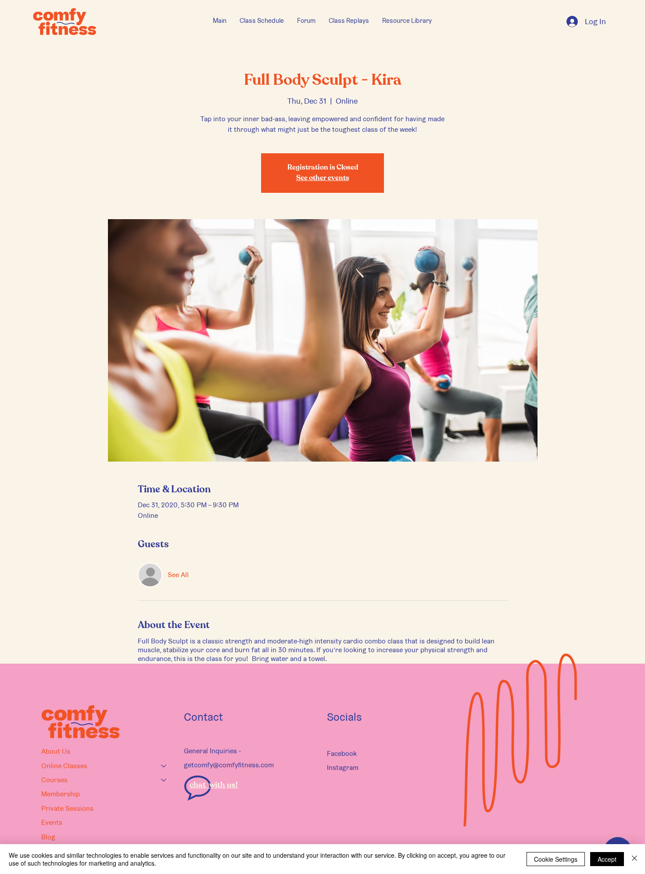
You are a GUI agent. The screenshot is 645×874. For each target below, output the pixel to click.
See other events (322, 178)
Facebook (342, 753)
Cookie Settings (555, 859)
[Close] (634, 859)
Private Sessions (67, 808)
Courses (54, 779)
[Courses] (164, 780)
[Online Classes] (164, 766)
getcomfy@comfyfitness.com (229, 764)
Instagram (342, 767)
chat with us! (214, 785)
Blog (48, 836)
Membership (60, 793)
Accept (607, 859)
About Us (55, 751)
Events (51, 822)
